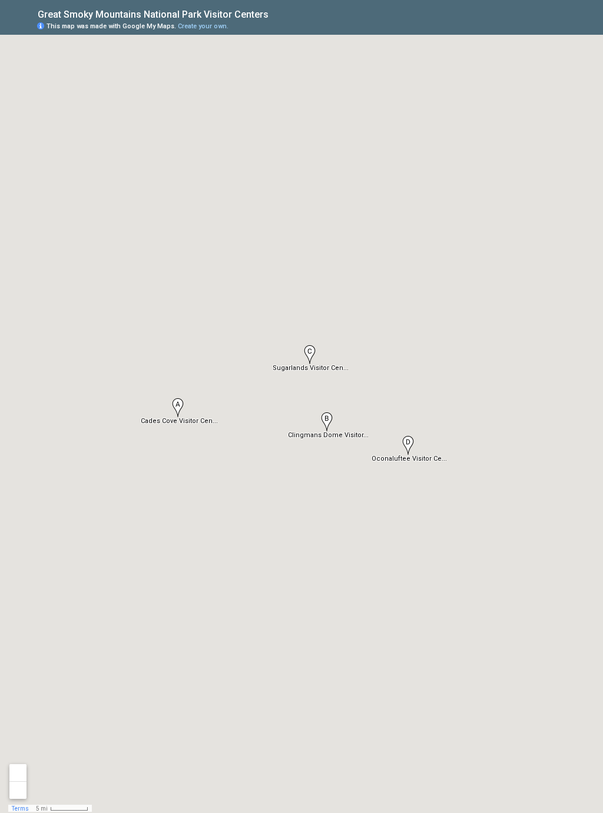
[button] (327, 422)
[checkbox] (277, 13)
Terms (20, 808)
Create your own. (203, 26)
